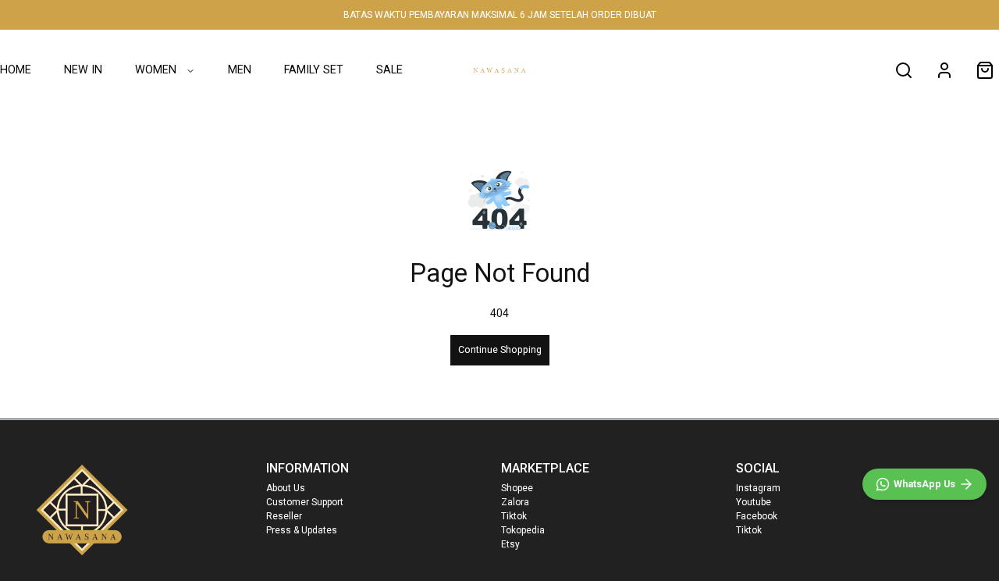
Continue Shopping (500, 349)
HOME (15, 70)
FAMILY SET (313, 70)
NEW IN (83, 70)
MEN (239, 70)
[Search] (904, 70)
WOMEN (155, 70)
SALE (389, 70)
